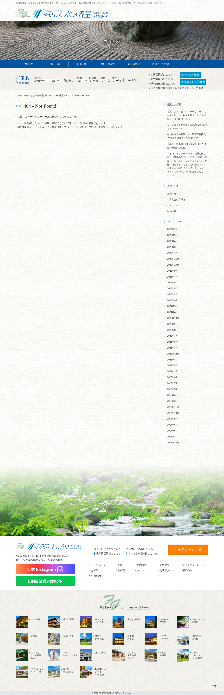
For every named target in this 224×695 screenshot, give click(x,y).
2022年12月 (173, 353)
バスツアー (172, 205)
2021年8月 (172, 359)
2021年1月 (172, 371)
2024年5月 (172, 306)
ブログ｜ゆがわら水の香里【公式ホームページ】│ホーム (43, 95)
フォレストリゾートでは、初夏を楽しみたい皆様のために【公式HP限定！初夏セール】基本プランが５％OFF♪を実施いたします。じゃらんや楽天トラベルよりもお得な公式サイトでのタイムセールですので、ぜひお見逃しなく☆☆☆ (187, 164)
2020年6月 (172, 377)
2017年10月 (173, 413)
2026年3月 (172, 247)
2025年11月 (173, 259)
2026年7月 (172, 229)
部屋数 (92, 77)
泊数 (79, 77)
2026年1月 (172, 253)
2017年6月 (172, 424)
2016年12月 (173, 442)
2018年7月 (172, 383)
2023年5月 (172, 341)
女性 (114, 77)
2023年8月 (172, 330)
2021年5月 (172, 365)
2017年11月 (173, 407)
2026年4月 (172, 241)
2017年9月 (172, 419)
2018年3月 (172, 401)
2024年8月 (172, 300)
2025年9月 (172, 270)
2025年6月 (172, 282)
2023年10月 (173, 318)
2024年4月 (172, 312)
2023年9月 (172, 324)
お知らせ (171, 193)
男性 (103, 77)
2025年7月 (172, 276)
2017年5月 (172, 430)
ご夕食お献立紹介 (176, 199)
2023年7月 (172, 336)
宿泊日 (38, 77)
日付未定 (68, 80)
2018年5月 (172, 389)
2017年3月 (172, 436)
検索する (131, 80)
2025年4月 (172, 294)
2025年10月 (173, 265)
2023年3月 (172, 347)
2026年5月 (172, 235)
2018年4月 (172, 395)
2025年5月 (172, 288)
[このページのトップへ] (214, 688)
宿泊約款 (171, 211)
